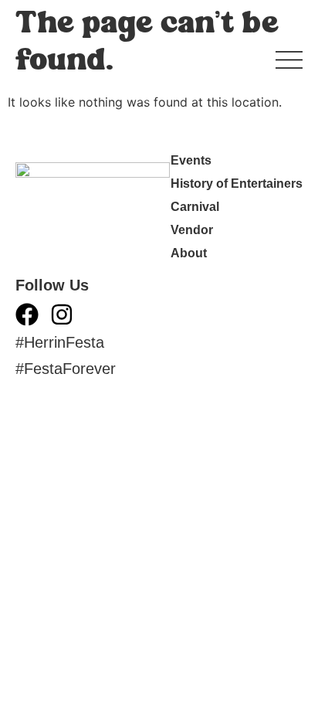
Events (191, 160)
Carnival (195, 206)
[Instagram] (61, 314)
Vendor (192, 229)
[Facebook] (27, 314)
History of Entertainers (237, 183)
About (189, 253)
